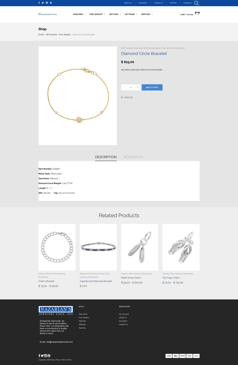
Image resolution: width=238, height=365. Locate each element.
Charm (41, 274)
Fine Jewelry (65, 34)
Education (143, 3)
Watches (82, 321)
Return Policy (67, 360)
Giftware (82, 324)
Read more (88, 286)
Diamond (138, 48)
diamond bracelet (66, 193)
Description (106, 157)
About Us (128, 3)
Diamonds (83, 314)
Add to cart (152, 87)
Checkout (187, 3)
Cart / (186, 14)
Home (41, 34)
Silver (49, 274)
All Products (51, 34)
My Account (124, 314)
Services (82, 328)
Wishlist (173, 3)
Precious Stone (97, 274)
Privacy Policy (55, 360)
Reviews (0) (133, 157)
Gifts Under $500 (152, 48)
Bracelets (180, 48)
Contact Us (158, 3)
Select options (49, 286)
